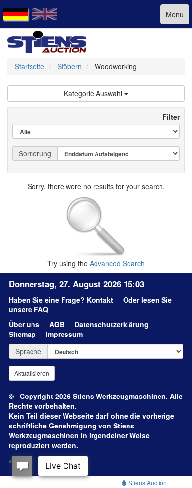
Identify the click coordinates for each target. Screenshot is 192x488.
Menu (175, 14)
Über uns (24, 324)
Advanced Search (117, 263)
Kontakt (100, 300)
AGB (56, 324)
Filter (167, 117)
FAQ (41, 309)
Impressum (64, 334)
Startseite (29, 66)
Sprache (28, 351)
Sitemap (22, 334)
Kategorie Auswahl (94, 93)
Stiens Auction (147, 482)
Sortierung (35, 153)
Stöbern (69, 66)
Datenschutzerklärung (111, 324)
